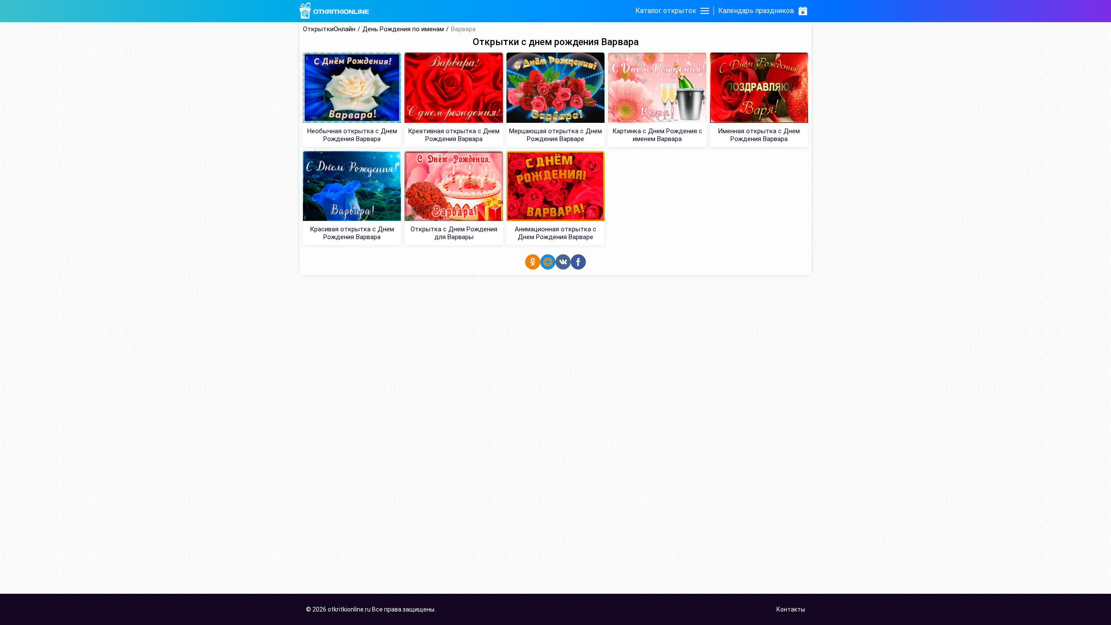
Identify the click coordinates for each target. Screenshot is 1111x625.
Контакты (790, 609)
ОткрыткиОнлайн (329, 29)
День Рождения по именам (403, 29)
